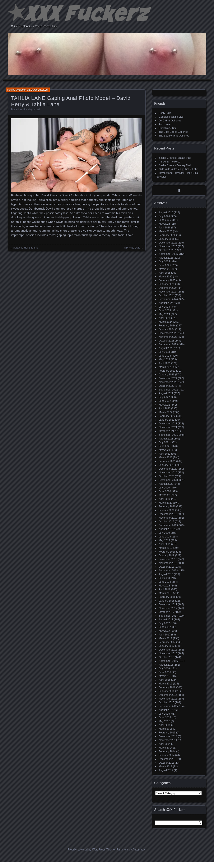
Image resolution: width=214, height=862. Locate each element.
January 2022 (167, 419)
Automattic (139, 849)
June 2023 (165, 355)
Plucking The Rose (169, 161)
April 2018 (165, 589)
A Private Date (132, 247)
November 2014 (168, 740)
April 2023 (165, 363)
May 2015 (164, 721)
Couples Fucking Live (171, 116)
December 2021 (168, 423)
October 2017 (166, 612)
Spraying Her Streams (25, 247)
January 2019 (167, 555)
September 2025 (168, 254)
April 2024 (165, 318)
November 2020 (168, 472)
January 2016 (167, 691)
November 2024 (168, 291)
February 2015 (167, 732)
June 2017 (165, 627)
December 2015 (168, 694)
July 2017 (164, 623)
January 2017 (167, 645)
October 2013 (166, 762)
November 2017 (168, 608)
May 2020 (164, 495)
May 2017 (164, 630)
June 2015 (165, 717)
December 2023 (168, 333)
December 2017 (168, 604)
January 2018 (167, 600)
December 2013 (168, 759)
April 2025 (165, 272)
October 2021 (166, 431)
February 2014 (167, 751)
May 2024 (164, 314)
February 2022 (167, 416)
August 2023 (166, 348)
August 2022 (166, 393)
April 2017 (165, 634)
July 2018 (164, 578)
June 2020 (165, 491)
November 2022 (168, 382)
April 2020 (165, 498)
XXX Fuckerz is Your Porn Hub (34, 26)
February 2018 (167, 596)
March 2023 (165, 367)
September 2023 (168, 344)
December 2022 (168, 378)
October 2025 (166, 250)
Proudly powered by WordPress (87, 849)
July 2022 (164, 397)
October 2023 (166, 340)
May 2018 (164, 585)
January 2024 (167, 329)
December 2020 (168, 468)
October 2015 (166, 702)
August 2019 (166, 529)
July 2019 (164, 532)
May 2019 (164, 540)
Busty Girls (165, 113)
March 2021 (165, 457)
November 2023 (168, 336)
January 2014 (167, 755)
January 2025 (167, 284)
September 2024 (168, 299)
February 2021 (167, 461)
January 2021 (167, 465)
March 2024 (165, 321)
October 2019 (166, 521)
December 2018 (168, 559)
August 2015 (166, 710)
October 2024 (166, 295)
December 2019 (168, 514)
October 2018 (166, 566)
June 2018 (165, 581)
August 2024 (166, 303)
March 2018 (165, 593)
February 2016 (167, 687)
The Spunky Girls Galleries (174, 135)
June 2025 (165, 265)
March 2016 (165, 683)
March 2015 (165, 728)
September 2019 (168, 525)
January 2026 (167, 238)
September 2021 (168, 434)
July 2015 (164, 713)
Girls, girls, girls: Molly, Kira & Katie (178, 169)
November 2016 (168, 653)
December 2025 (168, 242)
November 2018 (168, 563)
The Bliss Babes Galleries (173, 131)
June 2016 (165, 672)
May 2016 (164, 676)
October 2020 (166, 476)
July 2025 (164, 261)
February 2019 (167, 551)
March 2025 (165, 276)
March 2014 (165, 747)
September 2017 (168, 615)
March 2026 (165, 231)
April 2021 (165, 453)
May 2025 (164, 269)
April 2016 (165, 679)
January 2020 (167, 510)
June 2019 (165, 536)
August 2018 (166, 574)
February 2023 (167, 370)
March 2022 (165, 412)
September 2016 (168, 661)
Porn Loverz (166, 124)
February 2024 (167, 325)
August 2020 (166, 483)
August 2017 (166, 619)
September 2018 (168, 570)
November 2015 (168, 698)
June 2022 (165, 400)
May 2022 (164, 404)
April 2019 (165, 544)
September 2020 (168, 480)
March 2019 (165, 547)
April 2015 (165, 725)
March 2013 (165, 766)
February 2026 (167, 235)
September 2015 (168, 706)
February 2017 (167, 642)
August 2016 (166, 664)
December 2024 (168, 287)
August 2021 (166, 438)
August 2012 (166, 770)
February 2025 (167, 280)
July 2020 (164, 487)
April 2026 (165, 227)
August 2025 (166, 257)
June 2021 (165, 446)
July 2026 (164, 216)
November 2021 (168, 427)
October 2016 (166, 657)
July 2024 (164, 306)
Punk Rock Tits (167, 128)
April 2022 (165, 408)
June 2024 (165, 310)
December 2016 (168, 649)
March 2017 (165, 638)
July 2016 (164, 668)
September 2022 (168, 389)
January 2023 (167, 374)
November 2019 (168, 517)
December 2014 (168, 736)
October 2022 (166, 385)
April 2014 (165, 743)
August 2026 (166, 212)
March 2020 (165, 502)
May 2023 (164, 359)
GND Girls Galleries (170, 120)
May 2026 (164, 223)
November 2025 (168, 246)
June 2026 (165, 220)
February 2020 (167, 506)
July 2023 (164, 351)
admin (22, 89)
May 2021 (164, 449)
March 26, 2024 (39, 89)
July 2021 (164, 442)
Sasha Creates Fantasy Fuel (175, 157)
